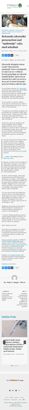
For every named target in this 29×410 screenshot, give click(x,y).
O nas (6, 397)
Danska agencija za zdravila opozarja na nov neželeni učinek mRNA (7, 296)
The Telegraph (21, 88)
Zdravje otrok (6, 33)
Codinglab (19, 406)
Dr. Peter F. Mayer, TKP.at (10, 51)
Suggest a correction (9, 264)
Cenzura (11, 30)
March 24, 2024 (8, 158)
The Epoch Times (9, 354)
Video (20, 399)
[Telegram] (19, 390)
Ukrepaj (11, 397)
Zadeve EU (19, 31)
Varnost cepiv (11, 31)
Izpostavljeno (14, 399)
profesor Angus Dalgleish (18, 244)
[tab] (11, 365)
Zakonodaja (7, 399)
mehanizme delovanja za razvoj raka (14, 249)
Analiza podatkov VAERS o (10, 240)
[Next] (25, 342)
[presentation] (14, 328)
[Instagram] (16, 390)
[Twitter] (13, 390)
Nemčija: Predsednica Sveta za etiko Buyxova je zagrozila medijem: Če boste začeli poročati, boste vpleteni (22, 299)
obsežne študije (15, 255)
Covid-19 (17, 30)
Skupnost (16, 397)
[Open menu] (27, 6)
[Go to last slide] (4, 342)
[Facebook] (10, 390)
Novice (22, 397)
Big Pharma (5, 30)
